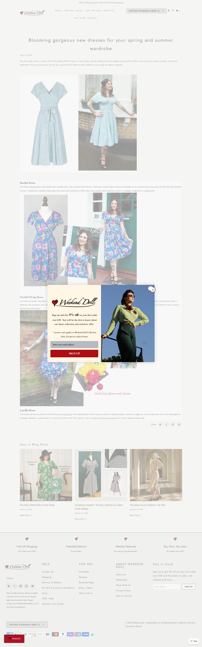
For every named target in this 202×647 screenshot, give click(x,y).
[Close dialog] (150, 288)
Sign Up (74, 353)
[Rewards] (14, 639)
